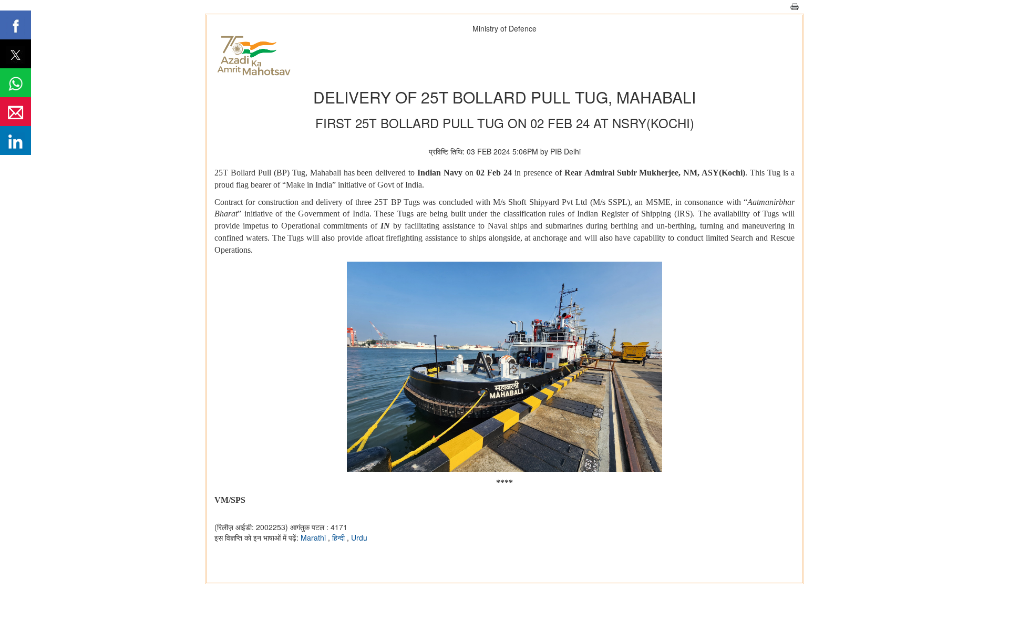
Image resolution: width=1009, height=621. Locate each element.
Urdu (359, 537)
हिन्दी (339, 537)
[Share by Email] (15, 111)
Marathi (314, 537)
